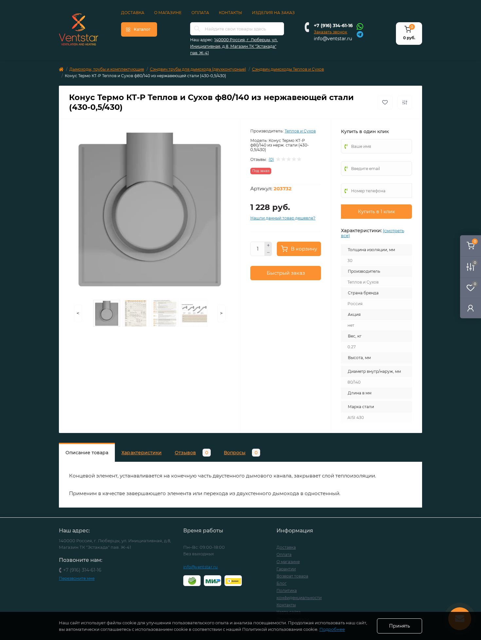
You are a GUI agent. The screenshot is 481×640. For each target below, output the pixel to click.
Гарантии (286, 568)
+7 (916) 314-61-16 (333, 25)
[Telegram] (360, 34)
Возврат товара (292, 576)
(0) (271, 159)
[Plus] (268, 245)
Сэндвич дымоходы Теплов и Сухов (288, 69)
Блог (281, 583)
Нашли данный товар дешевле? (282, 218)
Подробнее (332, 629)
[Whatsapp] (360, 26)
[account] (470, 308)
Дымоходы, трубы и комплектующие (106, 69)
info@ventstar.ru (333, 39)
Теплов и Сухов (300, 131)
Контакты (230, 12)
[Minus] (268, 252)
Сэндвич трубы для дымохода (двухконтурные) (198, 69)
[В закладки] (385, 102)
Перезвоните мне (77, 578)
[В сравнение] (405, 102)
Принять (399, 626)
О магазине (168, 12)
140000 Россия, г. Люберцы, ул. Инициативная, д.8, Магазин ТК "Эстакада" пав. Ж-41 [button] (234, 46)
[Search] (197, 28)
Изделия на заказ (273, 12)
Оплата (200, 12)
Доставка (132, 12)
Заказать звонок (330, 31)
